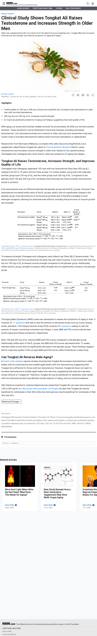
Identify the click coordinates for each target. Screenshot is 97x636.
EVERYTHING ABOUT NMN (42, 8)
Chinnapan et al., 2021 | (17, 246)
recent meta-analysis (13, 361)
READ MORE (9, 505)
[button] (73, 95)
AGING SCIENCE (23, 8)
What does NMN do (9, 634)
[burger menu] (4, 3)
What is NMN (7, 631)
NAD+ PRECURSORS (73, 8)
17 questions (19, 322)
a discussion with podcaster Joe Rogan (39, 388)
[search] (87, 3)
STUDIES (59, 8)
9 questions (65, 326)
